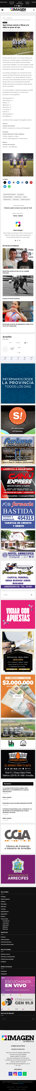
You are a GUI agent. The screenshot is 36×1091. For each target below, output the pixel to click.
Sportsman (16, 199)
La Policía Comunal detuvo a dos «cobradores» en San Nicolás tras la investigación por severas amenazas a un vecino (17, 810)
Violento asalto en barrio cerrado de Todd (18, 208)
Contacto (34, 2)
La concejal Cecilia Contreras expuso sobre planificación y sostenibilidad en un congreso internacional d (16, 789)
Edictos (3, 916)
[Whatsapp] (25, 1074)
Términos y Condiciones (8, 956)
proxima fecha (7, 199)
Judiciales (6, 923)
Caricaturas (6, 921)
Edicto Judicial (18, 216)
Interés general (5, 899)
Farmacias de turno (11, 2)
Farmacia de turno (6, 942)
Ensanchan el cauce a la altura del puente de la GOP (17, 803)
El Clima (3, 937)
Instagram (4, 974)
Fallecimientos (3, 2)
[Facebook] (10, 1074)
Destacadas (20, 194)
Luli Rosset (21, 1083)
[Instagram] (15, 1074)
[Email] (20, 1074)
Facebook (4, 971)
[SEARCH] (31, 595)
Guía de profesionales (20, 2)
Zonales (3, 909)
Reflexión (5, 927)
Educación (6, 925)
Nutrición (5, 929)
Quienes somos (27, 2)
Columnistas (4, 919)
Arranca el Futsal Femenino (11, 298)
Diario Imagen (7, 30)
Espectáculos (5, 911)
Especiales (4, 914)
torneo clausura (25, 199)
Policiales (4, 904)
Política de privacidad (7, 959)
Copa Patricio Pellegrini (9, 194)
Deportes (5, 22)
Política (3, 901)
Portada (3, 896)
